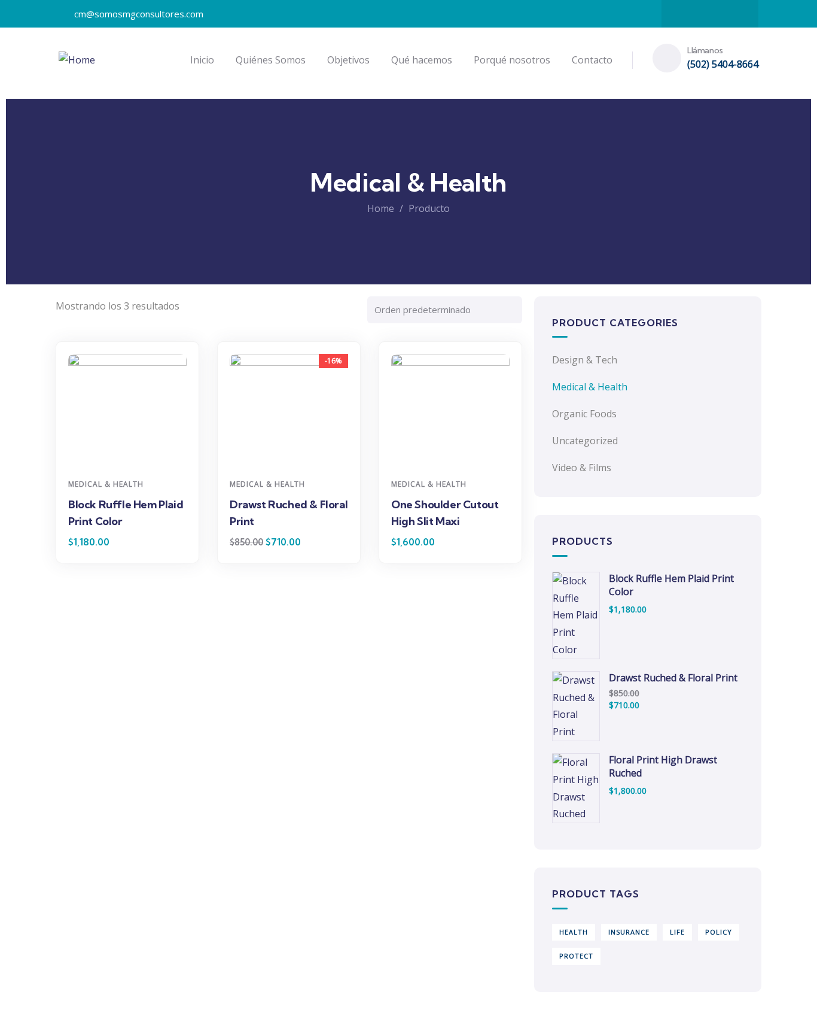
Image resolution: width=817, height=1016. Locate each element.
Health (573, 931)
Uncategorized (585, 440)
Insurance (629, 931)
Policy (718, 931)
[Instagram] (710, 14)
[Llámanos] (667, 58)
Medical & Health (106, 484)
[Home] (77, 60)
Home (380, 208)
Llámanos (705, 50)
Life (677, 931)
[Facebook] (686, 14)
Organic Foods (584, 413)
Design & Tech (584, 359)
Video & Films (581, 467)
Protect (576, 955)
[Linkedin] (733, 14)
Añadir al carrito (132, 450)
